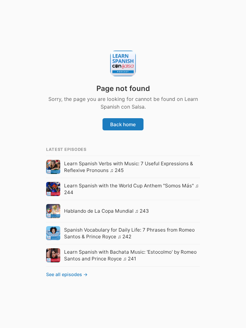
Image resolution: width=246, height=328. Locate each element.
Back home (123, 124)
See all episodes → (67, 274)
